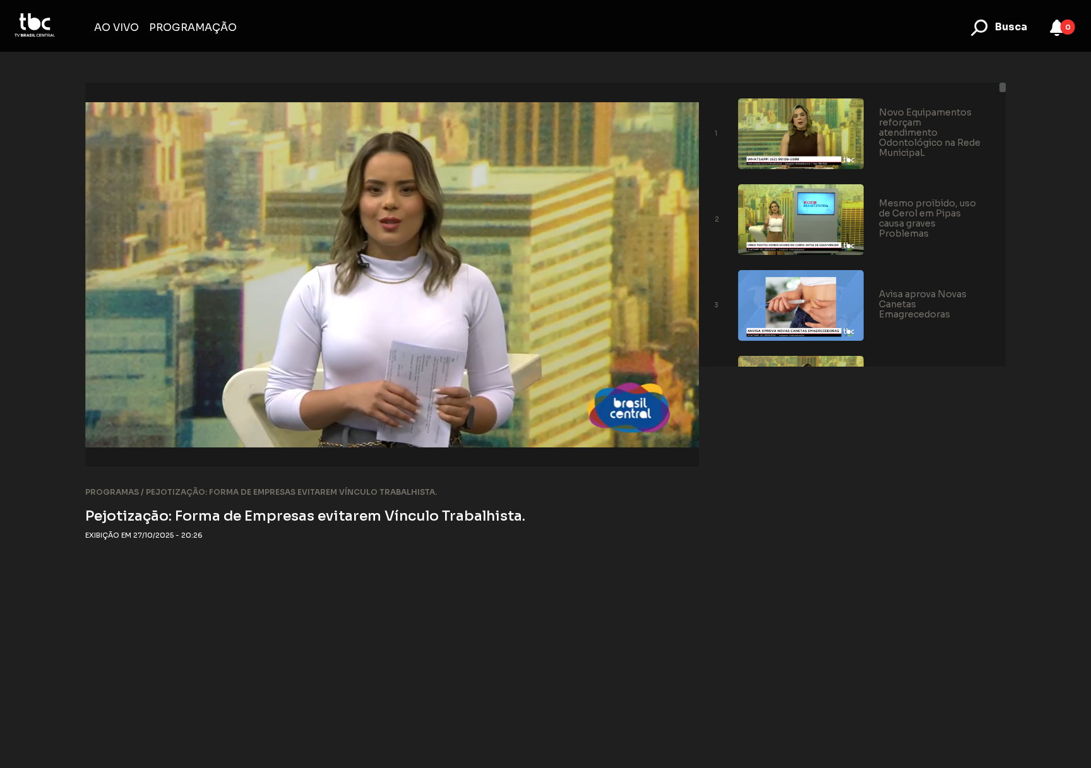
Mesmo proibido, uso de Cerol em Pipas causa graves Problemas (927, 218)
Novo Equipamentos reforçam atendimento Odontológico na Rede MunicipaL (930, 132)
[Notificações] (1057, 27)
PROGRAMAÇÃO (193, 27)
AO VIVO (116, 27)
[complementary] (392, 274)
